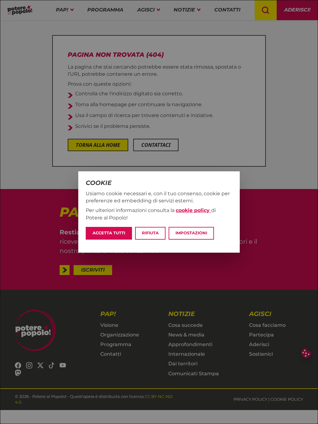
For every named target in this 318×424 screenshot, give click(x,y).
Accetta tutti (109, 233)
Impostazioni (191, 233)
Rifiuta (150, 233)
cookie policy (193, 210)
